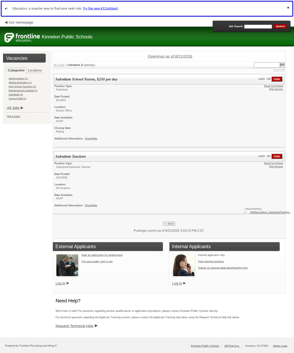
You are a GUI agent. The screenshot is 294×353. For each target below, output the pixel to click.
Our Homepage (21, 22)
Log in (60, 283)
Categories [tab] (16, 70)
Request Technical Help (74, 326)
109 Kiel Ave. (232, 345)
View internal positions (211, 261)
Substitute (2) (16, 94)
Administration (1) (18, 78)
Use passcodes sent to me (97, 261)
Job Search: (236, 26)
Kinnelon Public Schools (205, 345)
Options (277, 70)
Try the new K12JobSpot (100, 9)
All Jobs (13, 108)
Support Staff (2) (17, 98)
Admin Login (280, 345)
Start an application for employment (102, 255)
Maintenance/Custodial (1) (23, 90)
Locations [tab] (35, 70)
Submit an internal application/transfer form (223, 267)
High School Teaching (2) (22, 86)
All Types (59, 64)
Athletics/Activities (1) (20, 82)
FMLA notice (13, 116)
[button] (288, 8)
